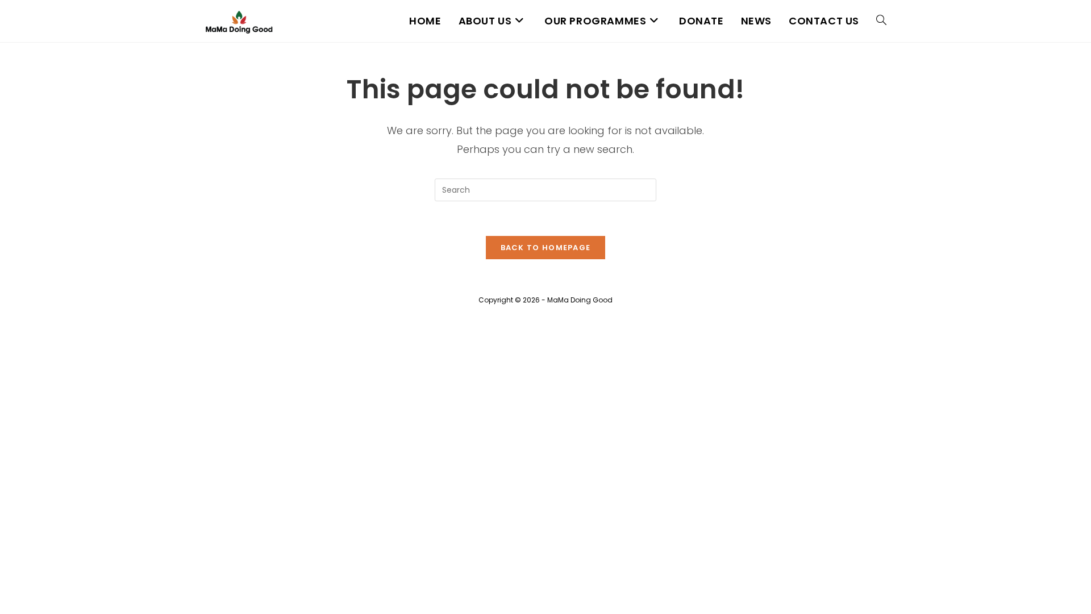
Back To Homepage (546, 247)
